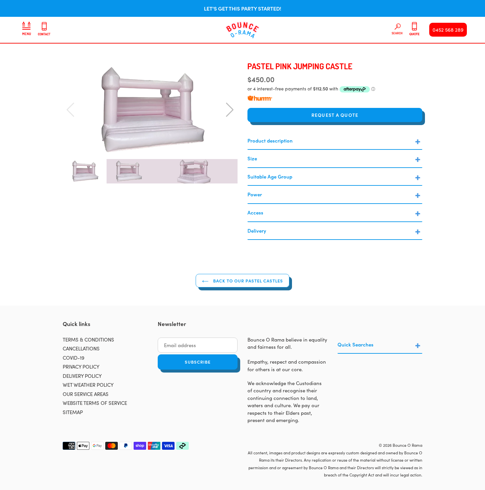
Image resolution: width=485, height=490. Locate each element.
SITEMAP (73, 411)
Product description (270, 140)
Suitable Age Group (269, 176)
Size (252, 158)
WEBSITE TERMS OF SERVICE (95, 402)
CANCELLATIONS (81, 348)
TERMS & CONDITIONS (88, 339)
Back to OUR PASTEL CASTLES (247, 281)
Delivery (256, 230)
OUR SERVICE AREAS (86, 393)
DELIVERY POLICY (82, 375)
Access (255, 212)
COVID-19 (73, 357)
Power (254, 194)
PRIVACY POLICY (81, 366)
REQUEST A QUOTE (334, 115)
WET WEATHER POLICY (88, 384)
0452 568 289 (448, 29)
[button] (229, 110)
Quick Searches (355, 344)
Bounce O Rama (407, 445)
